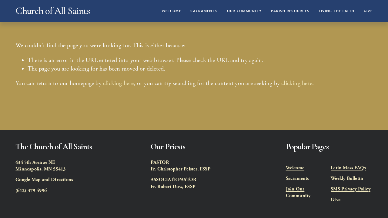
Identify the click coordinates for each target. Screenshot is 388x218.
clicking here (118, 83)
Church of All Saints (52, 11)
